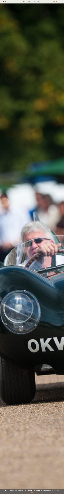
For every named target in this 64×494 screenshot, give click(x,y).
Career (39, 1)
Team (35, 1)
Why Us (25, 1)
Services (30, 1)
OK (32, 492)
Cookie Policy (56, 490)
